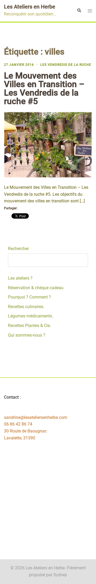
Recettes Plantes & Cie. (29, 325)
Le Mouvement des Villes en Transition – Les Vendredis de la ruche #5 (44, 88)
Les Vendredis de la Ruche (65, 65)
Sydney (60, 574)
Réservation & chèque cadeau (35, 287)
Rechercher (18, 248)
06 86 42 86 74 (18, 424)
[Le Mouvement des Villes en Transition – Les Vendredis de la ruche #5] (48, 144)
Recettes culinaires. (26, 306)
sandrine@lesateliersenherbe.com (35, 417)
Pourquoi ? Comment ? (29, 297)
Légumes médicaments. (30, 315)
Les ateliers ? (20, 278)
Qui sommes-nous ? (26, 335)
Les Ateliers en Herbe (29, 6)
